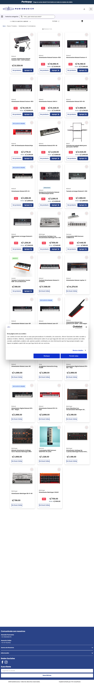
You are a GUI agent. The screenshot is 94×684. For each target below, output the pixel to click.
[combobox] (37, 16)
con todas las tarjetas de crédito (58, 2)
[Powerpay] (26, 2)
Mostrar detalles (78, 350)
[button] (47, 647)
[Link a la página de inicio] (4, 27)
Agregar (27, 71)
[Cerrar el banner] (86, 327)
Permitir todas (73, 356)
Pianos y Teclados (12, 26)
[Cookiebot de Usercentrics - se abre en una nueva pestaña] (74, 327)
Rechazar (47, 356)
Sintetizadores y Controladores (27, 26)
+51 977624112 (6, 642)
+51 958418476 (6, 637)
